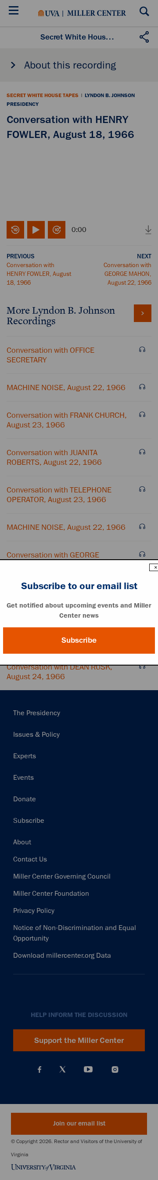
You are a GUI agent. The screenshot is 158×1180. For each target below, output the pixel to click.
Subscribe (79, 640)
